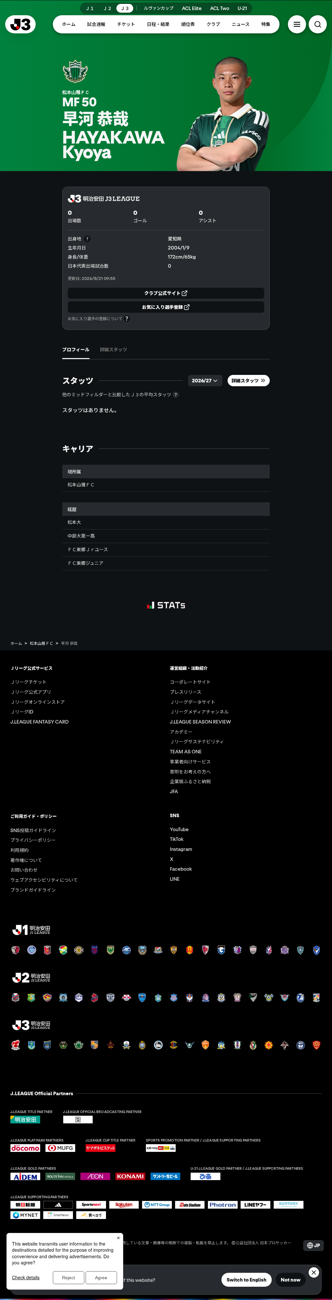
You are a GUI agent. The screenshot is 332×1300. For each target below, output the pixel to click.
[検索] (318, 24)
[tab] (75, 349)
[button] (297, 24)
